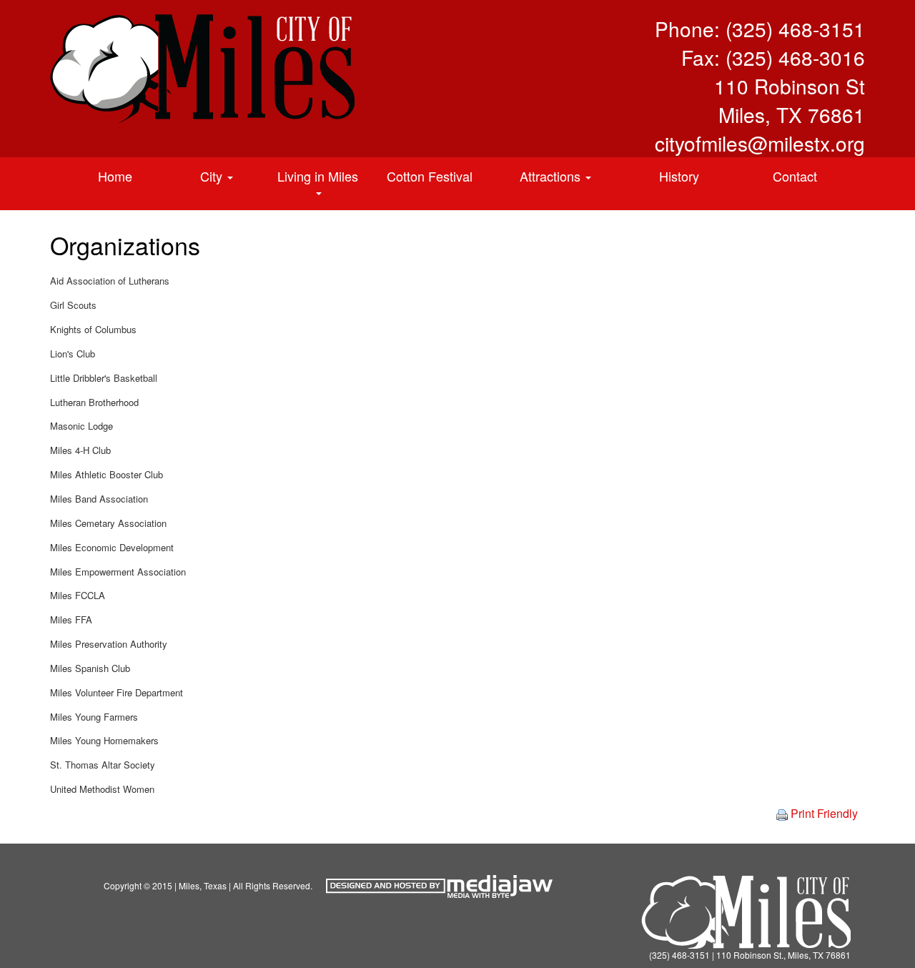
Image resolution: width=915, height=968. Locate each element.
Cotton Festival (430, 176)
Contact (795, 176)
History (679, 176)
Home (115, 176)
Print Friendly (823, 813)
